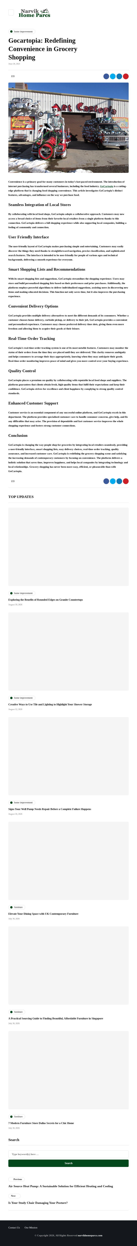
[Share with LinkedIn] (119, 76)
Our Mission (31, 1227)
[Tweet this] (113, 76)
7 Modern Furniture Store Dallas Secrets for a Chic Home (41, 1123)
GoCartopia (106, 186)
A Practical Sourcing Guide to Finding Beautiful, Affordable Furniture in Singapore (55, 1018)
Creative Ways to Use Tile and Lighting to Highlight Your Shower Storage (50, 704)
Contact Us (14, 1227)
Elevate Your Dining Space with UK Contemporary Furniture (43, 913)
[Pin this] (126, 76)
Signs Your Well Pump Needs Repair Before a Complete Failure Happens (49, 809)
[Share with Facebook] (106, 76)
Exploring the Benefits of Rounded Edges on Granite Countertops (45, 599)
